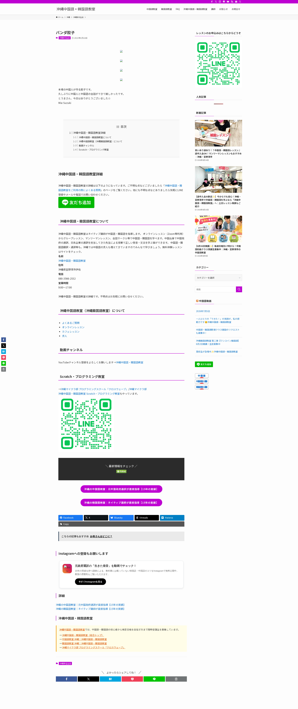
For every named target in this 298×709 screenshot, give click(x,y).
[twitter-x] (216, 1)
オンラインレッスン (73, 327)
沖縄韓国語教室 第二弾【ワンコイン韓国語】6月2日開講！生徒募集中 (218, 342)
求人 (64, 336)
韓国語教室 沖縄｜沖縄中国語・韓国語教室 (84, 643)
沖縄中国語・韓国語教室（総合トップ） (83, 635)
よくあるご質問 (70, 323)
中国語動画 (205, 301)
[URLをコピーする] (176, 679)
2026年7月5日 (203, 311)
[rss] (232, 1)
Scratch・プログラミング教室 (94, 149)
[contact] (236, 1)
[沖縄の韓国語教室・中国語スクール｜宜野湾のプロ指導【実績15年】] (76, 9)
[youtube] (228, 1)
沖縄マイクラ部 (138, 389)
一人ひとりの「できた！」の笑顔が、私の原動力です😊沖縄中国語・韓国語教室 (217, 320)
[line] (224, 1)
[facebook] (212, 1)
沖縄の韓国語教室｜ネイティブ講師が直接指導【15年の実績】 (91, 609)
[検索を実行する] (239, 289)
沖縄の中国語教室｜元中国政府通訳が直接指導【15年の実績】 (91, 605)
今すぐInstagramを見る (90, 581)
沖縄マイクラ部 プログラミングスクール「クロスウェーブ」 (94, 389)
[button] (66, 679)
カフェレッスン (70, 331)
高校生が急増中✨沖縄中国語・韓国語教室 (217, 351)
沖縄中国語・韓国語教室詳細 (89, 132)
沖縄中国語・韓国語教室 (72, 260)
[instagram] (220, 1)
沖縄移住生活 (64, 38)
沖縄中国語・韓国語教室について (95, 137)
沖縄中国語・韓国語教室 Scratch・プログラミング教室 (89, 393)
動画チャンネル (86, 145)
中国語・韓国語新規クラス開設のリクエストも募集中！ (217, 331)
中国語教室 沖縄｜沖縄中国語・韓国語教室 (84, 639)
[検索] (240, 1)
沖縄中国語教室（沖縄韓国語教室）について (100, 141)
